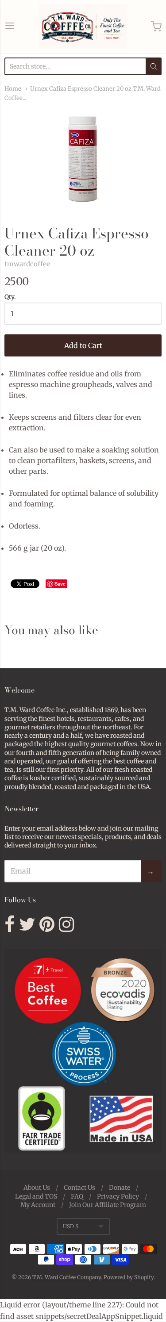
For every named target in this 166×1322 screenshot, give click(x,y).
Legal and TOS (36, 1196)
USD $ (71, 1226)
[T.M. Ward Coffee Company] (83, 26)
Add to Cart (83, 345)
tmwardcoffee (27, 264)
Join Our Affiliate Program (107, 1205)
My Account (37, 1205)
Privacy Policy (118, 1196)
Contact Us (79, 1188)
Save (60, 583)
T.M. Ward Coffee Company (66, 1277)
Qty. (10, 297)
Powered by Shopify (129, 1277)
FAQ (77, 1196)
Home (12, 88)
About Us (36, 1188)
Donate (119, 1188)
